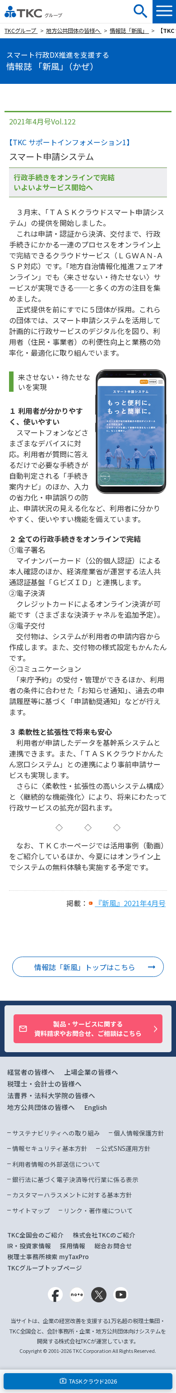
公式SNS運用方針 (126, 1148)
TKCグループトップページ (44, 1267)
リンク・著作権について (98, 1210)
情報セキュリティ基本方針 (50, 1148)
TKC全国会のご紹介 (35, 1234)
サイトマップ (31, 1210)
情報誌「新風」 (129, 31)
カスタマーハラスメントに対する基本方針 (72, 1194)
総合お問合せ (113, 1245)
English (95, 1107)
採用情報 (72, 1245)
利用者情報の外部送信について (56, 1163)
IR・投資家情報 (29, 1245)
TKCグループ (21, 31)
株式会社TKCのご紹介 (104, 1234)
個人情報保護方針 (139, 1132)
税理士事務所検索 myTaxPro (48, 1256)
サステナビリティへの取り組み (56, 1132)
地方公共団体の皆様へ (74, 31)
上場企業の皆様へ (91, 1072)
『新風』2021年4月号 (130, 903)
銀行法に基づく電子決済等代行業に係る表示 (75, 1179)
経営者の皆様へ (31, 1072)
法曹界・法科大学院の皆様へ (51, 1095)
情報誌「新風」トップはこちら (84, 967)
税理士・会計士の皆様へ (44, 1083)
